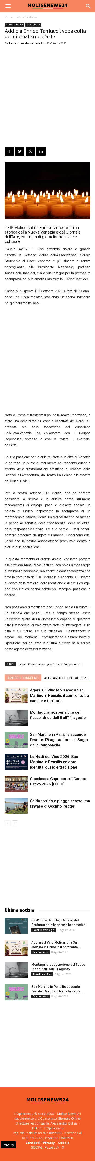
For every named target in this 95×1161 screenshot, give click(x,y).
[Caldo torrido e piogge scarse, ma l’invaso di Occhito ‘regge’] (16, 806)
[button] (88, 6)
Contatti (33, 1142)
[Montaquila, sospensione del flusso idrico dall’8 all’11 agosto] (16, 718)
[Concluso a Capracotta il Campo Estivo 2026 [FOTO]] (16, 784)
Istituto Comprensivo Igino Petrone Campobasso (49, 664)
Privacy (49, 1142)
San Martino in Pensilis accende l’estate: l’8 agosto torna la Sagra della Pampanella (59, 739)
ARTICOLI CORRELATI (23, 678)
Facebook (52, 1147)
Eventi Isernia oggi (44, 930)
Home (9, 17)
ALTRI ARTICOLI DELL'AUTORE (66, 678)
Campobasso (33, 24)
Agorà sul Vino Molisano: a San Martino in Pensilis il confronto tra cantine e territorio (59, 695)
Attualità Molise (27, 17)
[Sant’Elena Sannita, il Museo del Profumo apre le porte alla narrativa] (16, 926)
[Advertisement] (47, 96)
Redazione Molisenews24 (26, 43)
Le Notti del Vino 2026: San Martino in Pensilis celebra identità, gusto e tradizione (54, 761)
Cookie (63, 1142)
